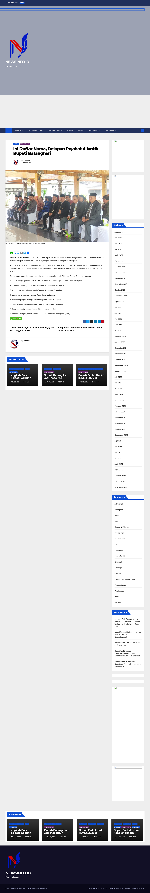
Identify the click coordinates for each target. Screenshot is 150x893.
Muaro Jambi (120, 556)
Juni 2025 (118, 313)
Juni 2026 (118, 244)
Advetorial (48, 369)
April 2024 (119, 394)
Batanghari (13, 369)
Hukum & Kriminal (122, 527)
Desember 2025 (121, 278)
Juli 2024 (118, 377)
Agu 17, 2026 (51, 837)
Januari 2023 (120, 481)
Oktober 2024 (120, 360)
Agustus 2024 (120, 371)
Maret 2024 (119, 400)
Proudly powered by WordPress (15, 888)
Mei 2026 (118, 249)
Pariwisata (94, 131)
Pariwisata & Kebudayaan (125, 579)
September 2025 (121, 296)
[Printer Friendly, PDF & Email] (16, 318)
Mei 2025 (118, 319)
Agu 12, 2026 (85, 837)
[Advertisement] (75, 111)
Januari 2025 (120, 342)
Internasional (36, 131)
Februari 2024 (120, 406)
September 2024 (121, 365)
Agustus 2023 (120, 441)
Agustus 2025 (120, 302)
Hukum (70, 131)
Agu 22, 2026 (16, 837)
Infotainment (119, 533)
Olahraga (118, 568)
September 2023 (121, 435)
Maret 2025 (119, 331)
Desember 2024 (121, 348)
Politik (117, 597)
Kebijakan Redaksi (138, 888)
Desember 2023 (121, 418)
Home (90, 888)
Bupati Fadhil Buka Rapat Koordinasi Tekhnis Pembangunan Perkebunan (128, 664)
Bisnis (81, 131)
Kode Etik (104, 888)
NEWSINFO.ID (18, 873)
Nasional (19, 131)
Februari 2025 (120, 336)
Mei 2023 (118, 458)
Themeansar (43, 888)
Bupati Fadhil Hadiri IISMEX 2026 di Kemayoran (91, 378)
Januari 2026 (120, 273)
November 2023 (121, 423)
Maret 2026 (119, 261)
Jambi (27, 369)
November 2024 (121, 354)
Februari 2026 (120, 267)
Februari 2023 (120, 476)
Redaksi (27, 160)
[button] (138, 130)
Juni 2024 (118, 383)
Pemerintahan (55, 131)
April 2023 (119, 464)
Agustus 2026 (120, 232)
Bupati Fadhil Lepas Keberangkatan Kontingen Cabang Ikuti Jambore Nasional (127, 653)
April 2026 (119, 255)
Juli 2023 (118, 447)
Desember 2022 (121, 487)
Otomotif (118, 573)
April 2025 (119, 325)
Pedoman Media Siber (116, 888)
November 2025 (121, 284)
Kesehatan (119, 550)
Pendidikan (13, 372)
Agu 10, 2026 (120, 837)
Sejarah (118, 602)
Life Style (110, 131)
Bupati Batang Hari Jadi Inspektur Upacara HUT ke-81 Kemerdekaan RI (56, 379)
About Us (96, 888)
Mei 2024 (118, 389)
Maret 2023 (119, 470)
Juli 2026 (118, 238)
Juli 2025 (118, 307)
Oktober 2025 (120, 290)
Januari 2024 (120, 412)
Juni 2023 (118, 452)
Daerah (16, 143)
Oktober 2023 (120, 429)
